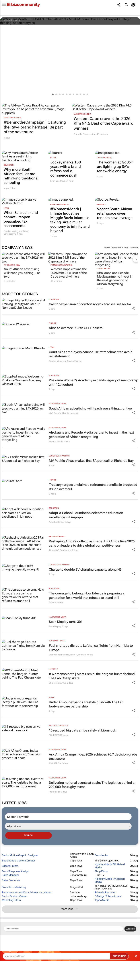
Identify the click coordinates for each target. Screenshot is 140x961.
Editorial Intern (10, 865)
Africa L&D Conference (60, 550)
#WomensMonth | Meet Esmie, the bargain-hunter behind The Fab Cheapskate (92, 676)
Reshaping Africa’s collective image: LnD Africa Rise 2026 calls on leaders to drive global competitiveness (92, 543)
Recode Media (103, 269)
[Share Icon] (133, 308)
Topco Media (102, 900)
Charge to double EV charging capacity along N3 (85, 569)
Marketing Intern (11, 900)
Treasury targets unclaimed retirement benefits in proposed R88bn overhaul (93, 487)
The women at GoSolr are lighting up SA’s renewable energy (115, 166)
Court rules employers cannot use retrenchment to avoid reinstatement (91, 354)
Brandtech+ (101, 855)
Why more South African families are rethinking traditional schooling (21, 176)
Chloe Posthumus (57, 683)
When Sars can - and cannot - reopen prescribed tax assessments (21, 219)
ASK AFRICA (55, 763)
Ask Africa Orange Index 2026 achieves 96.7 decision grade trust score (93, 756)
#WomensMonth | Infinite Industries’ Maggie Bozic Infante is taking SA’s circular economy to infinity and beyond (70, 220)
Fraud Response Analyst (15, 871)
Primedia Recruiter (105, 892)
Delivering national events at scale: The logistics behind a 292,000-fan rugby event (92, 785)
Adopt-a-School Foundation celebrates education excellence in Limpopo (86, 515)
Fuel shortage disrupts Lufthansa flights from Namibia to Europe (91, 648)
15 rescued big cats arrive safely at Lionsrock (82, 730)
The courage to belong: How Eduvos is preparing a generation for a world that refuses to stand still (86, 595)
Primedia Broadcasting (85, 134)
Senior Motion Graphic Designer (20, 855)
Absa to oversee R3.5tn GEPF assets (75, 328)
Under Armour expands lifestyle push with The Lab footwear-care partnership (86, 704)
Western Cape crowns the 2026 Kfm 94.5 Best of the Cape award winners (103, 123)
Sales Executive (11, 880)
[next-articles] (136, 259)
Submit (134, 247)
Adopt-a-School (56, 522)
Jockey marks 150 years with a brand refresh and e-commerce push (65, 168)
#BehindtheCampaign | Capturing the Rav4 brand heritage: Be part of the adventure (35, 127)
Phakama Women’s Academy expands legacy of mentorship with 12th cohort (93, 382)
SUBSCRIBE (119, 956)
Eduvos (52, 602)
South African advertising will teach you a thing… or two (22, 272)
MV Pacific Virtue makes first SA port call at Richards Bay (91, 460)
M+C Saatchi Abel (12, 265)
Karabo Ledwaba (12, 20)
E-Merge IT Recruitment (108, 896)
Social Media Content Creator (18, 860)
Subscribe (130, 929)
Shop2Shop (101, 871)
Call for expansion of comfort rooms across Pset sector (90, 304)
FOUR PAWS (55, 735)
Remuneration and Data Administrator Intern (27, 892)
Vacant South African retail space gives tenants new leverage (115, 213)
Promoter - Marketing (14, 887)
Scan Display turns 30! (65, 622)
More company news (116, 247)
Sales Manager (10, 874)
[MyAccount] (134, 4)
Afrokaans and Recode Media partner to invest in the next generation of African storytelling (114, 278)
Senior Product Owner (14, 896)
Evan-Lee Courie (58, 181)
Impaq (7, 188)
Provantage (54, 791)
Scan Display (55, 626)
